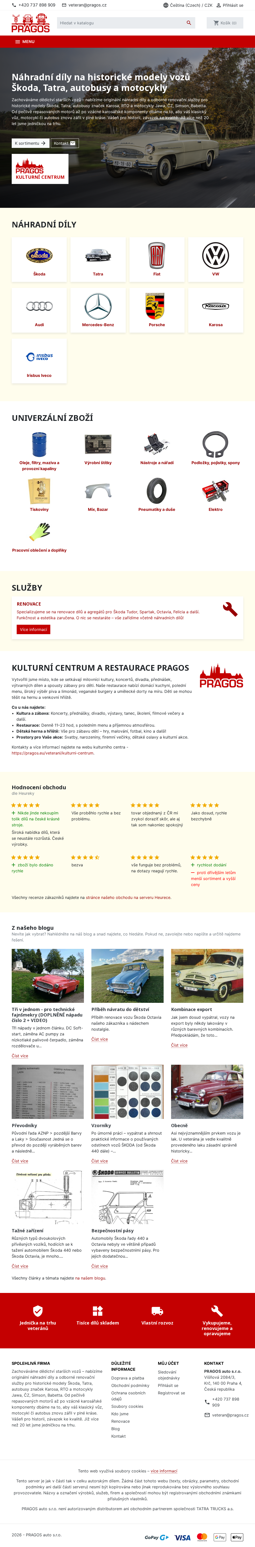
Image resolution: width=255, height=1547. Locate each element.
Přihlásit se (168, 1385)
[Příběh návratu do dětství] (127, 976)
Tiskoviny (39, 509)
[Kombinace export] (207, 976)
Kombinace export (191, 1009)
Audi (39, 324)
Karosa (216, 324)
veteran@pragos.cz (87, 4)
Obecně (179, 1125)
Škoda (39, 273)
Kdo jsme (119, 1413)
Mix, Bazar (98, 509)
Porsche (157, 324)
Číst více (20, 1055)
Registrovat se (171, 1392)
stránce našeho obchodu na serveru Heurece (128, 897)
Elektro (216, 509)
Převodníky (24, 1125)
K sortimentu (30, 143)
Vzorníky (101, 1125)
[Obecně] (207, 1092)
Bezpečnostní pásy (112, 1231)
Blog (115, 1428)
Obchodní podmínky (130, 1385)
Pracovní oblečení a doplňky (39, 550)
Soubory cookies (127, 1406)
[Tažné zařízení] (48, 1197)
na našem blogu (90, 1278)
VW (215, 273)
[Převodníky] (48, 1092)
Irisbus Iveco (39, 375)
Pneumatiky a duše (156, 509)
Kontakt (65, 143)
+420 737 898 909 (36, 4)
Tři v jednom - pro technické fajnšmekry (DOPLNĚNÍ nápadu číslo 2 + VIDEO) (47, 1014)
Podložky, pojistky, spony (215, 462)
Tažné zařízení (27, 1231)
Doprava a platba (127, 1377)
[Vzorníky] (127, 1092)
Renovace (120, 1421)
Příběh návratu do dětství (120, 1009)
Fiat (156, 273)
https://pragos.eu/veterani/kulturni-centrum (52, 753)
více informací (164, 1470)
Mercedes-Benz (98, 324)
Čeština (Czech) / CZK (187, 5)
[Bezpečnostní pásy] (127, 1197)
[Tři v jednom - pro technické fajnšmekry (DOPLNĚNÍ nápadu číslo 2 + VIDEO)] (48, 976)
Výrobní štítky (98, 462)
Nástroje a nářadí (157, 462)
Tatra (98, 273)
